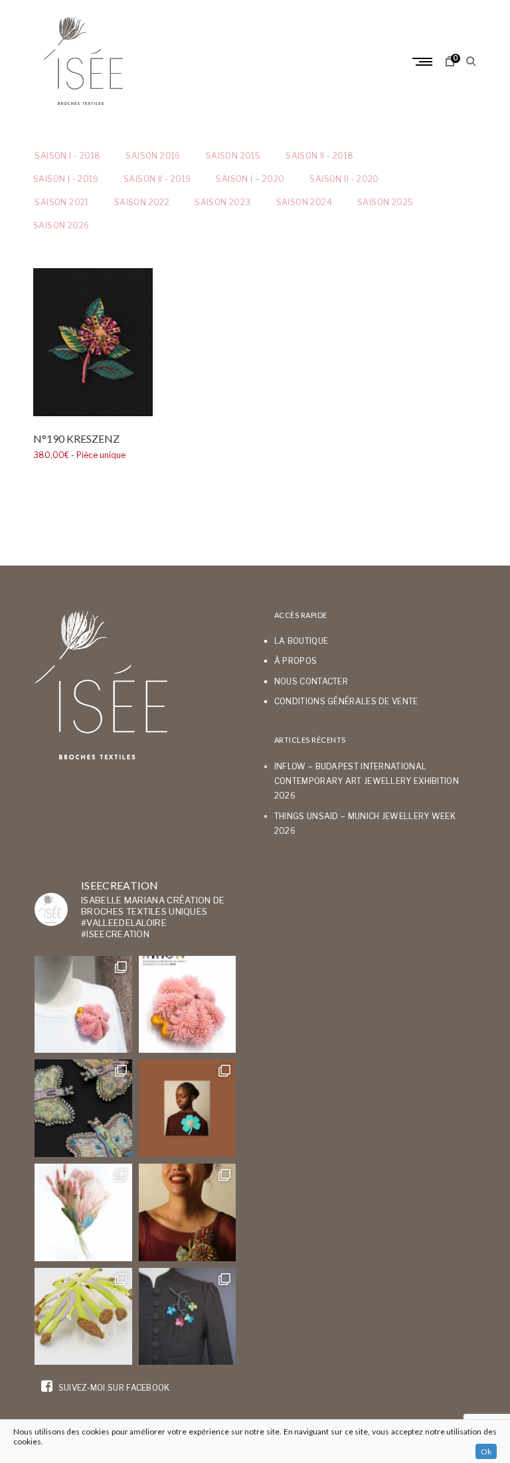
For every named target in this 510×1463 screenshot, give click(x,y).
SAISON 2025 (385, 202)
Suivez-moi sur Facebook (112, 1388)
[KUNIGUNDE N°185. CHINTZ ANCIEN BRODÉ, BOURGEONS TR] (83, 1212)
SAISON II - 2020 (344, 179)
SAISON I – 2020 (250, 179)
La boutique (301, 641)
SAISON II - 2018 (319, 156)
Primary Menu (423, 61)
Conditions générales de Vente (346, 701)
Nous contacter (311, 681)
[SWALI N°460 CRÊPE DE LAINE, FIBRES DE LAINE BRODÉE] (187, 1108)
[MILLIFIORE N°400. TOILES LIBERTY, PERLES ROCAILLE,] (187, 1212)
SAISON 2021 (61, 202)
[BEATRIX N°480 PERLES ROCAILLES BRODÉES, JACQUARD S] (187, 1316)
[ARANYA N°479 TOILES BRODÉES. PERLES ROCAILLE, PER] (83, 1316)
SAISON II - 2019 (157, 179)
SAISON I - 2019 (65, 179)
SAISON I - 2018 (66, 156)
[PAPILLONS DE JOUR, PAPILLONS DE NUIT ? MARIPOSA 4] (83, 1108)
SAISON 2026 (61, 225)
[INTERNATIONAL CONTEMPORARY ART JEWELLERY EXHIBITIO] (83, 1004)
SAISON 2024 (304, 202)
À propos (295, 661)
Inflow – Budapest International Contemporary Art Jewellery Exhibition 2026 (366, 781)
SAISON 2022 (141, 202)
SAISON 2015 (233, 156)
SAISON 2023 (222, 202)
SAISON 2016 (153, 156)
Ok (486, 1451)
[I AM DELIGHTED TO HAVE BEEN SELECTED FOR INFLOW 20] (187, 1004)
